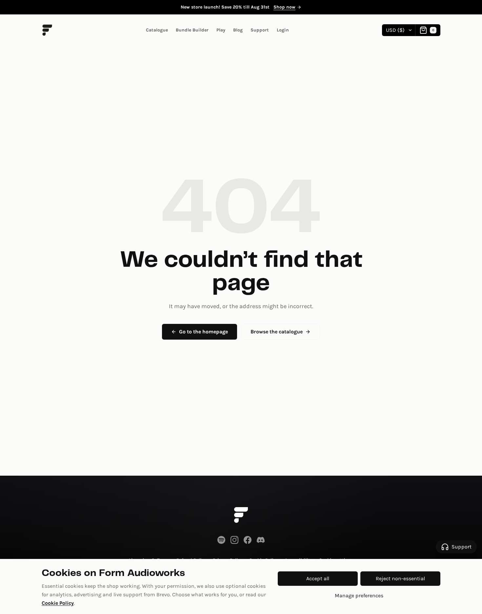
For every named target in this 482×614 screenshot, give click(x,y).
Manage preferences (359, 595)
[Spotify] (221, 540)
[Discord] (261, 540)
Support (260, 30)
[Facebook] (247, 540)
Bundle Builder (192, 30)
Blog (238, 30)
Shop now (284, 7)
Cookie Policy (58, 603)
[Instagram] (234, 540)
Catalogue (157, 30)
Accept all (317, 578)
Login (283, 30)
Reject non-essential (400, 578)
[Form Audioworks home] (241, 515)
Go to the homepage (203, 331)
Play (220, 30)
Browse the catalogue (277, 331)
